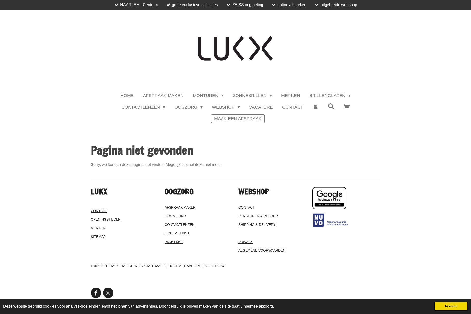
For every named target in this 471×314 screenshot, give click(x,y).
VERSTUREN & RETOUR (258, 216)
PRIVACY (245, 242)
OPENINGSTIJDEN (106, 219)
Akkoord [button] (451, 306)
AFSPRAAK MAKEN (180, 207)
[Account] (315, 107)
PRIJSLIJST (174, 242)
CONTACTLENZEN (180, 225)
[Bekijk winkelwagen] (346, 107)
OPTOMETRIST (177, 233)
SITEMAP (98, 237)
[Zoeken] (331, 106)
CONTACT (99, 211)
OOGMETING (175, 216)
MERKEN (98, 228)
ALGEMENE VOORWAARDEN (261, 250)
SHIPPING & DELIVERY (256, 225)
